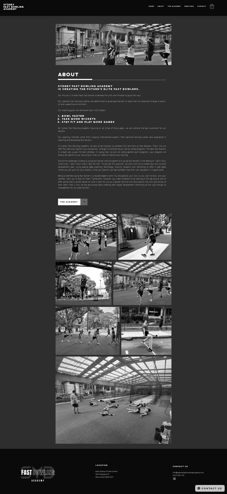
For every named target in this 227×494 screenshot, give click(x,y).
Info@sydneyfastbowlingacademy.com (188, 473)
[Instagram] (174, 478)
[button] (212, 6)
